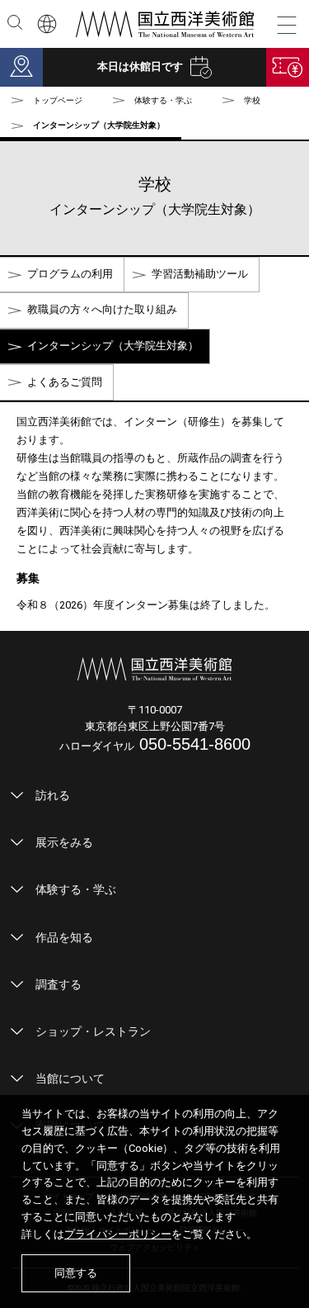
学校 (252, 100)
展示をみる (64, 842)
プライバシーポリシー (117, 1234)
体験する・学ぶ (75, 889)
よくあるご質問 (64, 382)
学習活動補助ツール (200, 274)
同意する (75, 1273)
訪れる (52, 795)
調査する (58, 984)
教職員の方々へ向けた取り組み (102, 309)
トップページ (57, 100)
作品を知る (64, 937)
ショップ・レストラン (93, 1031)
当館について (70, 1078)
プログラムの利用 (70, 274)
